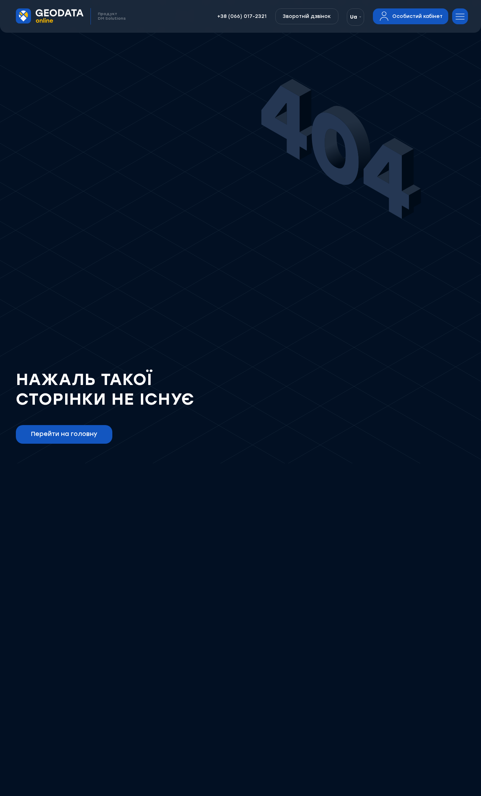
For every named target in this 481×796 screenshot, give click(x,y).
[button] (355, 17)
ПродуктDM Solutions (112, 16)
